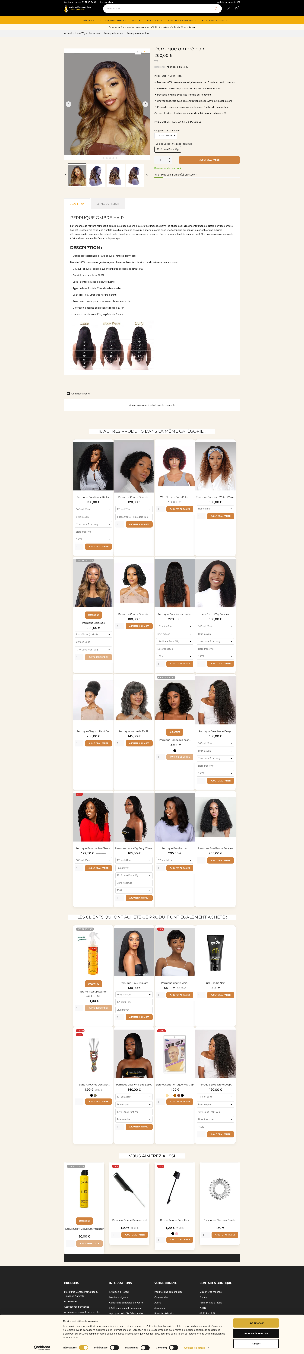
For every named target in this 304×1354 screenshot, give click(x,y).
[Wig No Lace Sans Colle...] (191, 447)
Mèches (87, 20)
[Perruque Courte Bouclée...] (151, 564)
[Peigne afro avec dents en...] (110, 1035)
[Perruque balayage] (110, 564)
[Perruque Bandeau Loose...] (191, 681)
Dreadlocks (153, 20)
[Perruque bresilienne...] (191, 798)
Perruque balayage (93, 622)
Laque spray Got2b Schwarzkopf (84, 1228)
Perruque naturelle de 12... (134, 731)
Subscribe (93, 615)
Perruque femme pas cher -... (93, 848)
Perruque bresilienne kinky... (93, 497)
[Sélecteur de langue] (228, 9)
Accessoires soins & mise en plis (82, 1312)
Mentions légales (118, 1297)
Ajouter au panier (209, 160)
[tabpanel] (107, 104)
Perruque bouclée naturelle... (175, 614)
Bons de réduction (164, 1313)
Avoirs (157, 1302)
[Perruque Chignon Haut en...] (110, 681)
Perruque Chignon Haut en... (93, 731)
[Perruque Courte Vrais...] (191, 933)
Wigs (135, 20)
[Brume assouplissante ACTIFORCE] (110, 933)
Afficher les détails (194, 1347)
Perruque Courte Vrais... (174, 982)
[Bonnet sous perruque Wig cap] (191, 1035)
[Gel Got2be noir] (232, 933)
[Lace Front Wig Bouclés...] (232, 564)
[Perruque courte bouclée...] (151, 447)
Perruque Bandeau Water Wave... (215, 497)
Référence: (160, 66)
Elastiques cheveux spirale (219, 1220)
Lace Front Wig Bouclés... (215, 614)
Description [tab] (77, 203)
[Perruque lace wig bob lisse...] (151, 1035)
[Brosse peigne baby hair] (191, 1170)
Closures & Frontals (112, 20)
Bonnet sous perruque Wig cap (175, 1084)
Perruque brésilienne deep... (215, 731)
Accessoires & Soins (213, 20)
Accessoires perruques (76, 1306)
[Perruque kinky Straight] (151, 933)
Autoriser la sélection (256, 1333)
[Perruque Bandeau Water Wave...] (232, 447)
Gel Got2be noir (215, 982)
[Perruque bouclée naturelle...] (191, 564)
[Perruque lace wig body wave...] (151, 798)
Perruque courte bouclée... (134, 497)
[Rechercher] (216, 8)
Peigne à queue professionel (129, 1220)
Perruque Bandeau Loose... (174, 739)
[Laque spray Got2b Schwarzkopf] (101, 1170)
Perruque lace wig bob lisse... (134, 1084)
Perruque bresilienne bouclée (215, 848)
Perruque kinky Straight (134, 982)
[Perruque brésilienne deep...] (232, 681)
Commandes (161, 1297)
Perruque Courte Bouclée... (134, 614)
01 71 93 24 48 (89, 2)
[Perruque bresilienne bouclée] (232, 798)
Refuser (256, 1343)
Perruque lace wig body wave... (134, 848)
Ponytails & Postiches (181, 20)
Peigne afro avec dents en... (93, 1084)
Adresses (159, 1307)
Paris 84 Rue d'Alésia (211, 1302)
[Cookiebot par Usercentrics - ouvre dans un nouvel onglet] (42, 1347)
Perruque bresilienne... (175, 848)
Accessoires (71, 1301)
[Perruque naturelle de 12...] (151, 681)
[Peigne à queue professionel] (146, 1170)
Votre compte (165, 1283)
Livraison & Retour (119, 1291)
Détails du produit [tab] (108, 203)
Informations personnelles (168, 1291)
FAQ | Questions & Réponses (125, 1307)
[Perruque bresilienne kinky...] (110, 447)
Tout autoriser (256, 1323)
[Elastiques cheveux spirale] (236, 1170)
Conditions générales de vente (126, 1302)
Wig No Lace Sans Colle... (174, 497)
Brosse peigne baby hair (174, 1220)
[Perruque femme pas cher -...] (110, 798)
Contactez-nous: (72, 2)
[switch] (114, 1347)
